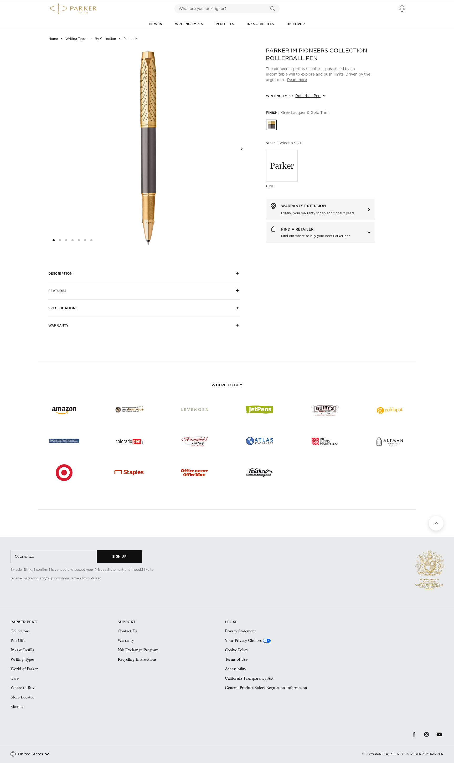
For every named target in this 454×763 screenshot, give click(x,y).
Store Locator (22, 697)
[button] (402, 8)
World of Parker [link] (24, 668)
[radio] (271, 124)
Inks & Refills (260, 24)
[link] (125, 578)
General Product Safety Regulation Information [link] (266, 687)
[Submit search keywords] (272, 8)
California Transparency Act (249, 678)
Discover (296, 24)
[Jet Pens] (259, 409)
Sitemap (17, 706)
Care (15, 678)
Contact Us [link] (127, 631)
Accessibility (235, 668)
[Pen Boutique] (129, 409)
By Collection (105, 38)
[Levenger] (194, 409)
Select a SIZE (290, 143)
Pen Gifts (225, 24)
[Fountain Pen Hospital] (64, 441)
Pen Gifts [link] (18, 640)
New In (155, 24)
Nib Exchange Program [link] (138, 650)
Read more (297, 79)
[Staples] (129, 472)
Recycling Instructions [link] (137, 659)
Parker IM (130, 38)
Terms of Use (236, 659)
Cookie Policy (236, 650)
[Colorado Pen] (129, 441)
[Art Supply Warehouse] (324, 441)
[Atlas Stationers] (259, 441)
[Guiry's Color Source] (324, 409)
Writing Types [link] (22, 659)
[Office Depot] (194, 472)
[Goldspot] (390, 409)
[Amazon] (64, 409)
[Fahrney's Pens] (259, 472)
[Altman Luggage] (390, 441)
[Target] (64, 472)
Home (53, 38)
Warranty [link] (126, 640)
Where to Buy (22, 687)
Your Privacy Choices (243, 640)
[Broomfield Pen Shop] (194, 441)
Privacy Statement (109, 569)
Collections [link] (20, 631)
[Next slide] (242, 149)
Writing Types (189, 24)
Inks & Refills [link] (22, 650)
